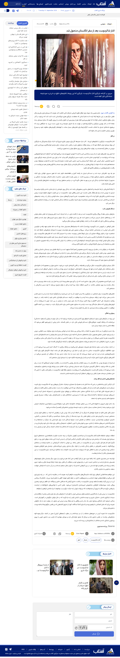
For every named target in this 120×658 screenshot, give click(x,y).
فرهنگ (109, 24)
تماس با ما (77, 649)
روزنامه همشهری (102, 526)
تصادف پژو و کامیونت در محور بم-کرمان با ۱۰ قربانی (17, 70)
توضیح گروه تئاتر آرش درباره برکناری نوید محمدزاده (18, 76)
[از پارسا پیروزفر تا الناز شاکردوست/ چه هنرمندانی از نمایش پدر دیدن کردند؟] (61, 567)
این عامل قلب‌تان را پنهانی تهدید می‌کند (18, 35)
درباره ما (87, 649)
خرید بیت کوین (21, 195)
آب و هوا (42, 649)
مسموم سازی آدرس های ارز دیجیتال (17, 244)
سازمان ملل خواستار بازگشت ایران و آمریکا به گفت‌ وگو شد (18, 82)
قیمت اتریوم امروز (20, 275)
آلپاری (24, 229)
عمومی (103, 24)
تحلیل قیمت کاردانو (20, 255)
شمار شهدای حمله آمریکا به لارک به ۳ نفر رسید (11, 149)
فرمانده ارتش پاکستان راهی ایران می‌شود (92, 15)
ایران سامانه (8, 653)
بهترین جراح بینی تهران (19, 219)
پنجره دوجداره (21, 200)
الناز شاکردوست (95, 540)
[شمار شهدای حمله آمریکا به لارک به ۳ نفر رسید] (22, 149)
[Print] (54, 533)
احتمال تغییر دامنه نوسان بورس (19, 110)
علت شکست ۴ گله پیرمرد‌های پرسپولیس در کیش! (17, 42)
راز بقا (10, 200)
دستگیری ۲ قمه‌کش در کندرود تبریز (17, 63)
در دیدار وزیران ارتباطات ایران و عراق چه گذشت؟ (17, 104)
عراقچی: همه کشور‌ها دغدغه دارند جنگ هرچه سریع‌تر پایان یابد (17, 97)
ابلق (79, 540)
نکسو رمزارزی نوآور (20, 238)
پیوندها (51, 649)
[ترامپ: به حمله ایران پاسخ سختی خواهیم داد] (22, 159)
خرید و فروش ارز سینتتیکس (17, 260)
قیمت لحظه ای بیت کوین (18, 265)
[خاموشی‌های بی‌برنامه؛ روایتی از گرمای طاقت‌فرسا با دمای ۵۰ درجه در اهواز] (22, 169)
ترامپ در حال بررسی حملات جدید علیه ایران (18, 29)
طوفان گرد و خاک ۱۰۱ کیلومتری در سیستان (17, 89)
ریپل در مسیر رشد (20, 251)
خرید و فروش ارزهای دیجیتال (17, 270)
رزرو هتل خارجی (21, 234)
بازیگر (85, 540)
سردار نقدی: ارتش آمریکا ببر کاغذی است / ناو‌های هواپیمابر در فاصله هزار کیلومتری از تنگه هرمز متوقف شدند (17, 126)
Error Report (80, 534)
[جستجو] (6, 4)
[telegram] (17, 10)
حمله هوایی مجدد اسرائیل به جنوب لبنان (18, 117)
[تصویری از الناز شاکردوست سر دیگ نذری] (101, 567)
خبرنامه (60, 649)
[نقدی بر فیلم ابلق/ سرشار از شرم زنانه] (101, 585)
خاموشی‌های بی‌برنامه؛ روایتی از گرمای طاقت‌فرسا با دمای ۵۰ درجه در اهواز (10, 169)
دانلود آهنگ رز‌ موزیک (19, 210)
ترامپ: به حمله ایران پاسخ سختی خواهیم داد (11, 159)
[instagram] (13, 10)
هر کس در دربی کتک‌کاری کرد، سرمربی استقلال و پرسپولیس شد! (17, 50)
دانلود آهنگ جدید (20, 224)
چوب (24, 214)
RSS (23, 649)
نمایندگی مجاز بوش (20, 205)
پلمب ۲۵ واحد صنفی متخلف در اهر (18, 57)
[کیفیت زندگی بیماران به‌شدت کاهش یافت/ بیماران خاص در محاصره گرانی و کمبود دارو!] (22, 178)
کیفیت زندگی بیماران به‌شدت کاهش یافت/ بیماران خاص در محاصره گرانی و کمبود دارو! (11, 179)
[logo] (106, 4)
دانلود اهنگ (13, 229)
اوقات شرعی (32, 649)
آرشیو (68, 649)
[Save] (59, 533)
